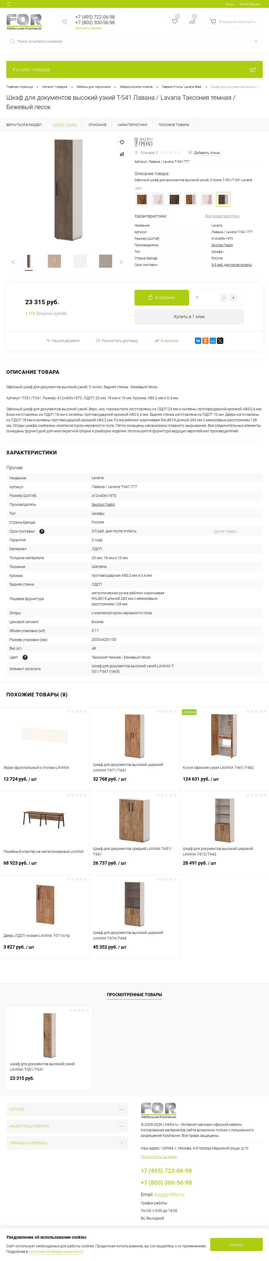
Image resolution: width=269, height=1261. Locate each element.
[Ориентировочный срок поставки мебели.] (41, 531)
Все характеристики (222, 216)
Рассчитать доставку (120, 341)
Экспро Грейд (222, 245)
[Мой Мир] (213, 341)
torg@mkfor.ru (169, 1194)
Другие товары (225, 531)
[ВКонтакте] (198, 341)
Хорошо (236, 1245)
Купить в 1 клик (189, 316)
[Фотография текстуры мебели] (25, 657)
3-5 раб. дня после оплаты (231, 265)
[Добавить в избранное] (122, 142)
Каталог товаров (31, 69)
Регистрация (250, 4)
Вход (230, 4)
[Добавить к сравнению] (122, 154)
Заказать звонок (88, 28)
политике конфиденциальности (56, 1251)
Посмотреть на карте (159, 1157)
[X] (220, 341)
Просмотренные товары (134, 994)
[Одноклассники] (205, 341)
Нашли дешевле (65, 341)
